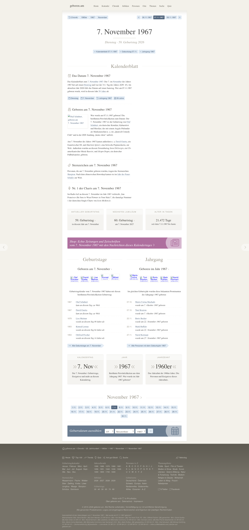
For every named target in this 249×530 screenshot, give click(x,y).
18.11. (89, 411)
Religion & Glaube (165, 477)
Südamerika (143, 486)
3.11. (87, 407)
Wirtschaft (179, 477)
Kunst (181, 469)
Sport (167, 466)
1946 (108, 469)
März (80, 466)
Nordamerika (131, 486)
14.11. (166, 407)
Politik (160, 466)
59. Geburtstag (84, 220)
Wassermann (67, 480)
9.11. (128, 407)
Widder (85, 480)
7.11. (114, 407)
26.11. (151, 411)
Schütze (65, 489)
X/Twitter (164, 489)
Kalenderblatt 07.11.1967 (106, 51)
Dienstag (110, 42)
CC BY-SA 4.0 (143, 524)
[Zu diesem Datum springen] (150, 431)
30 (95, 489)
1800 (102, 471)
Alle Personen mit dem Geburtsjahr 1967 (148, 345)
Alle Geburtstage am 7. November (86, 345)
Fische (77, 480)
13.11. (158, 407)
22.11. (120, 411)
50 (102, 489)
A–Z (143, 489)
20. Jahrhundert (92, 448)
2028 (108, 480)
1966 (113, 466)
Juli (73, 469)
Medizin (181, 474)
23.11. (128, 411)
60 (106, 489)
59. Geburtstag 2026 (131, 42)
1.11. (74, 407)
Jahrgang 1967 (147, 51)
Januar (65, 466)
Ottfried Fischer (83, 334)
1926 (119, 469)
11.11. (143, 407)
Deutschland (131, 480)
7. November (93, 81)
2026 (96, 480)
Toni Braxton (140, 310)
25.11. (143, 411)
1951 (102, 469)
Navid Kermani (141, 334)
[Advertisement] (162, 113)
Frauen (175, 480)
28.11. (167, 411)
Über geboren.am (113, 501)
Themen (152, 6)
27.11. (159, 411)
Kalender (105, 6)
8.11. (121, 407)
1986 (102, 466)
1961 (119, 466)
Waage (74, 486)
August (79, 469)
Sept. (85, 469)
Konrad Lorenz (82, 326)
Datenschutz (127, 501)
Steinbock (75, 489)
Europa (137, 483)
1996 (96, 466)
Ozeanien (136, 489)
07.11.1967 (159, 17)
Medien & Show (164, 469)
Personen (136, 6)
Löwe (84, 483)
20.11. (104, 411)
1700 (108, 471)
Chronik (115, 6)
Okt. (64, 471)
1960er (84, 17)
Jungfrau (66, 486)
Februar (73, 466)
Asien (144, 483)
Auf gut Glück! (112, 457)
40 (99, 489)
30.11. (124, 416)
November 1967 (123, 396)
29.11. (174, 411)
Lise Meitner (81, 318)
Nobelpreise (163, 483)
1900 (96, 471)
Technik (173, 474)
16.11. (73, 411)
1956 (96, 469)
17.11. (81, 411)
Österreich (142, 480)
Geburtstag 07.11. (129, 51)
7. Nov (85, 366)
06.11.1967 (147, 17)
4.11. (94, 407)
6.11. (108, 407)
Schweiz (129, 483)
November (102, 17)
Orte (144, 6)
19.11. (97, 411)
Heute (96, 6)
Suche (161, 6)
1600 (113, 471)
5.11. (101, 407)
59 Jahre (102, 91)
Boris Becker (141, 318)
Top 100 (78, 457)
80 (113, 489)
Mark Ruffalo (141, 326)
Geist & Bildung (173, 471)
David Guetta (121, 141)
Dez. (74, 471)
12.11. (150, 407)
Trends (90, 457)
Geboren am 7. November (94, 269)
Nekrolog (183, 457)
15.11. (174, 407)
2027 (102, 480)
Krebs (77, 483)
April (85, 466)
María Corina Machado (145, 301)
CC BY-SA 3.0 (132, 524)
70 (110, 489)
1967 (92, 17)
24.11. (136, 411)
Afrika (128, 489)
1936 (113, 469)
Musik (175, 469)
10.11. (135, 407)
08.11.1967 (171, 17)
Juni (68, 469)
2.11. (81, 407)
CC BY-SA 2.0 (121, 524)
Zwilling (71, 483)
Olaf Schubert (82, 301)
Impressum (138, 501)
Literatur (161, 471)
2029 (113, 480)
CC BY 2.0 (112, 524)
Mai (63, 469)
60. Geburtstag (123, 220)
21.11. (112, 411)
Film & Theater (177, 466)
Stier (64, 483)
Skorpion (71, 174)
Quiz (169, 6)
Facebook (176, 489)
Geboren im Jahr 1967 (153, 269)
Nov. (69, 471)
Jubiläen (125, 6)
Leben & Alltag (164, 480)
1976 (108, 466)
